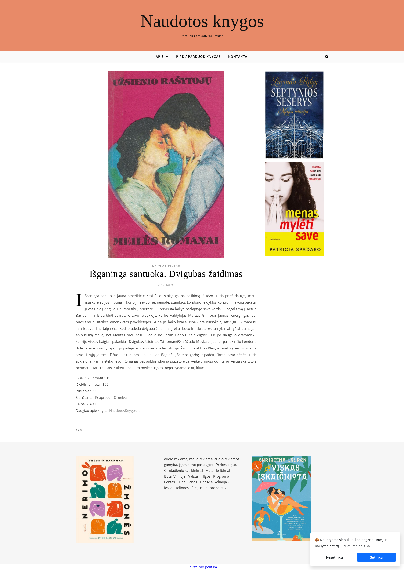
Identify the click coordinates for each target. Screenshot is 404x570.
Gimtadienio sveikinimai (183, 470)
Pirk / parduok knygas (198, 56)
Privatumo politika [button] (356, 546)
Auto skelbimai (218, 470)
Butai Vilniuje (174, 476)
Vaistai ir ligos (199, 476)
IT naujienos (187, 481)
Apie (160, 56)
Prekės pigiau (226, 464)
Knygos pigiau (166, 266)
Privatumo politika (202, 567)
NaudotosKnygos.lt (124, 410)
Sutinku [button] (376, 557)
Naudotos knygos (202, 21)
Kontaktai (238, 56)
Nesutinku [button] (334, 557)
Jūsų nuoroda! (209, 487)
